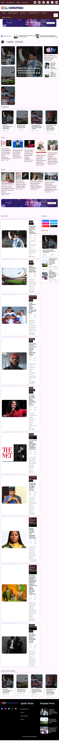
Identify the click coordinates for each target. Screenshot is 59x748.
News (3, 57)
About (2, 2)
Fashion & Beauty (32, 437)
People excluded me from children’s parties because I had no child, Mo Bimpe (27, 36)
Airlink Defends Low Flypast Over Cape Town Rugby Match (7, 80)
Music (31, 392)
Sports (8, 57)
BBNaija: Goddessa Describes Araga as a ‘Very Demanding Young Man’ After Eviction (32, 533)
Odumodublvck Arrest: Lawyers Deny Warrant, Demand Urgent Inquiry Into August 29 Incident (48, 36)
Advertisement (10, 2)
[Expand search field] (56, 15)
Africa (31, 388)
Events (31, 434)
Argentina (10, 42)
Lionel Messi (19, 42)
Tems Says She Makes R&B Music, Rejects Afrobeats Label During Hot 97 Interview (32, 399)
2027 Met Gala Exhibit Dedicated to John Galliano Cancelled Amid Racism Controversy (32, 445)
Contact (18, 2)
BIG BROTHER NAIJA (32, 520)
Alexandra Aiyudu (21, 75)
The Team (24, 2)
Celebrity (49, 120)
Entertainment (6, 97)
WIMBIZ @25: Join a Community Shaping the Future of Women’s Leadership (41, 159)
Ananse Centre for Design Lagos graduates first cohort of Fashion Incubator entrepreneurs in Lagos (51, 186)
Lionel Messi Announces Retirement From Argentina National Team (8, 60)
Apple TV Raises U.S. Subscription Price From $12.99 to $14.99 (50, 57)
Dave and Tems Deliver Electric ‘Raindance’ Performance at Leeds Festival (32, 638)
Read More (32, 256)
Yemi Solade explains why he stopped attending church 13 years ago (32, 487)
